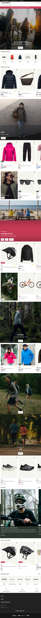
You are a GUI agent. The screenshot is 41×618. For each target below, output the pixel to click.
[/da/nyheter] (20, 322)
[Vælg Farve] (1, 94)
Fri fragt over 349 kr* (14, 0)
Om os (2, 595)
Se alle (39, 487)
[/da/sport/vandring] (20, 393)
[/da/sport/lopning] (20, 435)
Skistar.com (3, 605)
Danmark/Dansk (20, 610)
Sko (6, 239)
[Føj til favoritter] (17, 69)
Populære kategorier (5, 602)
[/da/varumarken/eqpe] (20, 119)
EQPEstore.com (3, 607)
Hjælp (2, 599)
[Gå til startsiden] (6, 2)
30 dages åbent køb (5, 0)
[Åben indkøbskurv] (40, 3)
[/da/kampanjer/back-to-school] (20, 29)
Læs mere (3, 535)
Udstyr (11, 239)
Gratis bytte (22, 0)
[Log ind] (38, 3)
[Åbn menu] (1, 3)
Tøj (2, 239)
